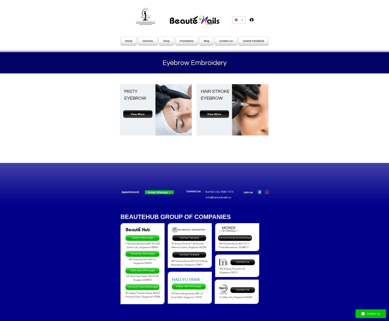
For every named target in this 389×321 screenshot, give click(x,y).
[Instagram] (267, 192)
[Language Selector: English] (238, 20)
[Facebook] (259, 192)
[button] (131, 192)
